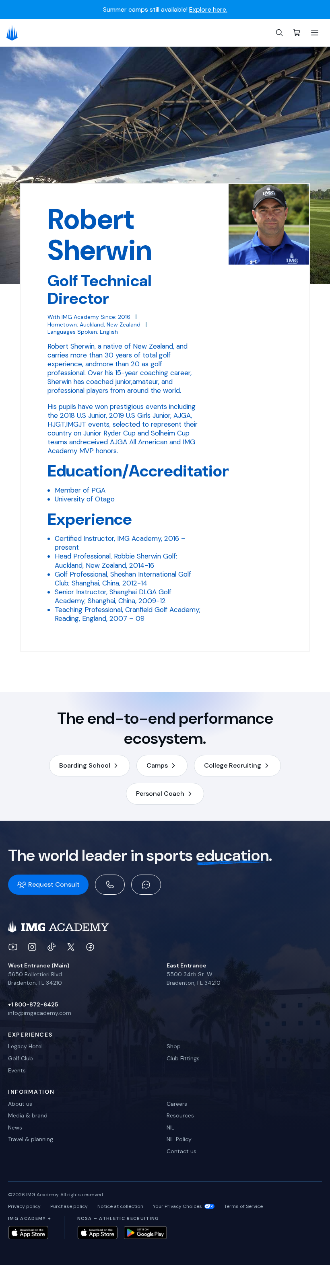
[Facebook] (90, 947)
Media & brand (27, 1115)
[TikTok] (51, 947)
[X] (71, 947)
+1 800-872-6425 (33, 1004)
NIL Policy (179, 1139)
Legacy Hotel (25, 1046)
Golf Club (20, 1058)
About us (20, 1103)
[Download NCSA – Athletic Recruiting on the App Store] (97, 1232)
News (15, 1127)
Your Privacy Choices (177, 1206)
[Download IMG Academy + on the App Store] (28, 1232)
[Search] (279, 32)
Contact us (181, 1151)
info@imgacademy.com (39, 1013)
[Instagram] (32, 947)
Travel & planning (30, 1139)
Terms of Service (243, 1206)
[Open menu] (315, 32)
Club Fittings (183, 1058)
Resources (180, 1115)
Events (17, 1070)
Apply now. (255, 9)
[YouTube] (13, 947)
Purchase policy (69, 1206)
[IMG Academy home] (14, 33)
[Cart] (297, 32)
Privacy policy (24, 1206)
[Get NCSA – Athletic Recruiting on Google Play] (145, 1232)
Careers (177, 1103)
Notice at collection (120, 1206)
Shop (174, 1046)
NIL (170, 1127)
